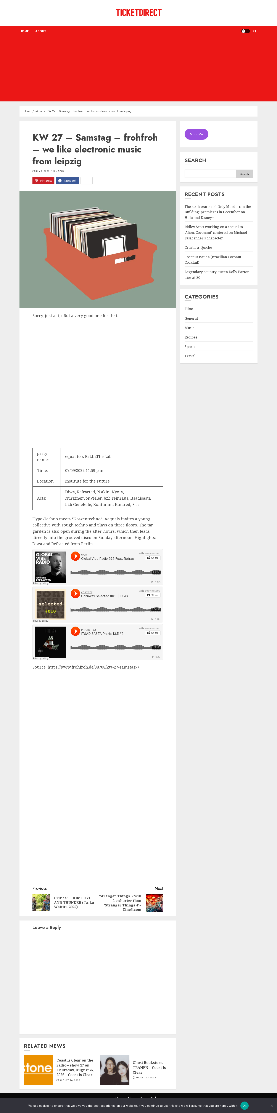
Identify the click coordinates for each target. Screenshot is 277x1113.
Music (189, 328)
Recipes (191, 337)
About (40, 31)
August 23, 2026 (145, 1077)
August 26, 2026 (70, 1080)
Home (24, 31)
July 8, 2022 (42, 171)
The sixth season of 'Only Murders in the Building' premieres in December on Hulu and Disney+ (218, 212)
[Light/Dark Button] (245, 31)
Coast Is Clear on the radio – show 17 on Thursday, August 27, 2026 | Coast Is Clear (75, 1067)
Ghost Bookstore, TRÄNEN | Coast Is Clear (149, 1067)
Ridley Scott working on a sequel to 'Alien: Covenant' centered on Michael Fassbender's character (216, 233)
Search (195, 160)
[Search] (255, 31)
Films (189, 309)
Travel (190, 356)
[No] (271, 1105)
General (191, 318)
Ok (244, 1105)
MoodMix (196, 134)
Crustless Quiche (198, 247)
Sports (190, 346)
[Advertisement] (138, 69)
